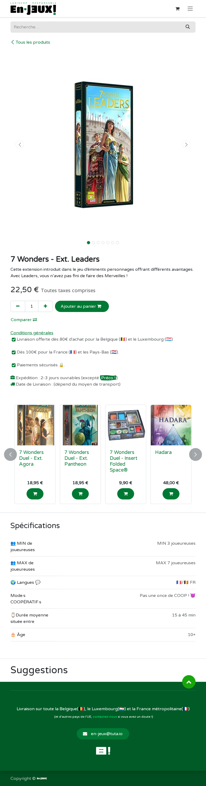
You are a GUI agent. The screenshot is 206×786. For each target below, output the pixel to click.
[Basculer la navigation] (190, 8)
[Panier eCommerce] (177, 8)
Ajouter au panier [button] (79, 306)
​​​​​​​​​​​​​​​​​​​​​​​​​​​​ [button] (189, 682)
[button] (19, 144)
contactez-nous (105, 717)
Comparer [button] (22, 319)
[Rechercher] (188, 27)
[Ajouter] (45, 306)
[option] (103, 454)
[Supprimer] (17, 306)
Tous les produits (33, 42)
